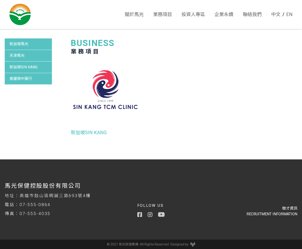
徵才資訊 (289, 208)
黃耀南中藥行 (20, 78)
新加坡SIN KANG (23, 67)
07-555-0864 (35, 204)
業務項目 (162, 14)
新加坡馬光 (18, 44)
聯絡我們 (252, 14)
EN (289, 14)
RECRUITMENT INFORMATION (272, 214)
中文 (276, 14)
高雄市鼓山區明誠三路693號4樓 (55, 195)
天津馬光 (17, 55)
